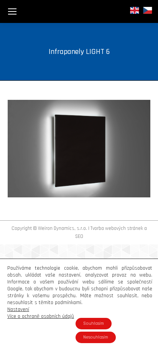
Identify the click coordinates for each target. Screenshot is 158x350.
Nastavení (18, 309)
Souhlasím (93, 323)
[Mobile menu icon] (12, 11)
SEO (79, 236)
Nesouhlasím (95, 337)
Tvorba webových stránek (117, 228)
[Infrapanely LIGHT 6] (79, 148)
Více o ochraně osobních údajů (40, 316)
